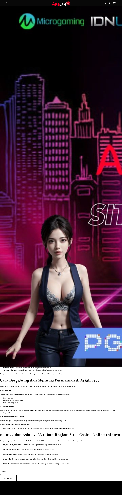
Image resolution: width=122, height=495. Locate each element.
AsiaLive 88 (18, 394)
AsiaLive (9, 3)
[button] (8, 478)
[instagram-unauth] (106, 3)
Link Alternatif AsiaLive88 (34, 441)
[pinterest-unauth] (109, 3)
